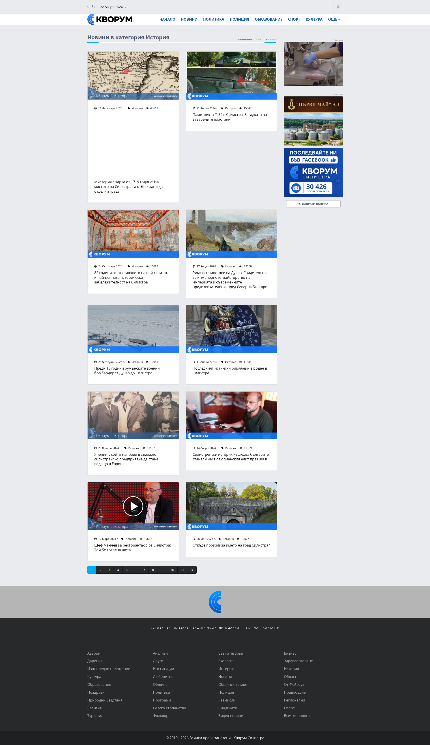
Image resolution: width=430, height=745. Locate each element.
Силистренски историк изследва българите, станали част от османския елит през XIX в (231, 456)
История (137, 108)
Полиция (239, 19)
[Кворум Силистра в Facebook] (313, 172)
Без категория (230, 653)
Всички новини (297, 715)
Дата (258, 39)
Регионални (294, 700)
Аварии (93, 653)
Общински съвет (233, 684)
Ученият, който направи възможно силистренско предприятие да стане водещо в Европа (126, 459)
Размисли (226, 700)
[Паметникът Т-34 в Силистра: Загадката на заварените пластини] (231, 76)
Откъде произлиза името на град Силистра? (231, 545)
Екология (226, 660)
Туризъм (95, 715)
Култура (314, 19)
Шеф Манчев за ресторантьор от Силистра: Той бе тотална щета (132, 547)
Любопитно (163, 676)
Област (290, 676)
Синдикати (227, 708)
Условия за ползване (170, 627)
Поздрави (96, 692)
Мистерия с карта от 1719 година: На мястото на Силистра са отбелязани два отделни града (129, 186)
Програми (162, 700)
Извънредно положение (108, 668)
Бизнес (290, 653)
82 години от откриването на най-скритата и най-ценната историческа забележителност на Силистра (132, 277)
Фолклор (160, 715)
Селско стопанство (169, 708)
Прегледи (270, 39)
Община (160, 684)
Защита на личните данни (216, 627)
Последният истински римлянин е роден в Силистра (230, 370)
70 (172, 570)
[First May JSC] (313, 121)
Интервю (226, 668)
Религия (94, 708)
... (162, 570)
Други (158, 660)
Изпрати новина (314, 204)
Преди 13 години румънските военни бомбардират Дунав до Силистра (127, 370)
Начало (167, 19)
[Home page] (109, 19)
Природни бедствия (105, 700)
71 (183, 570)
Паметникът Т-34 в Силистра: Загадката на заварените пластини (230, 117)
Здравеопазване (298, 660)
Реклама (251, 627)
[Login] (338, 6)
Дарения (95, 660)
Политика (213, 19)
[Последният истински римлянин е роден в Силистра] (231, 329)
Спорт (294, 19)
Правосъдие (295, 692)
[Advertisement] (133, 146)
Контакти (271, 627)
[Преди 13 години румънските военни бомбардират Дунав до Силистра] (133, 329)
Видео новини (230, 715)
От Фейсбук (294, 684)
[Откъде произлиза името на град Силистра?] (231, 506)
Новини (189, 19)
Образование (268, 19)
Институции (163, 668)
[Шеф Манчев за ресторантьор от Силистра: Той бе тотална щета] (133, 506)
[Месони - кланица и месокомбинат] (313, 84)
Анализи (160, 653)
